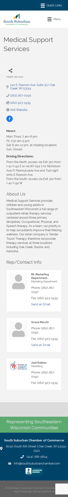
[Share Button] (10, 70)
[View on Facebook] (9, 121)
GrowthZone (47, 491)
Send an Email (40, 304)
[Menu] (51, 5)
